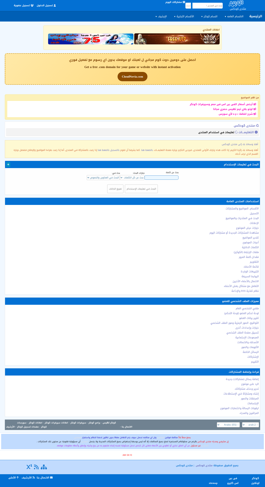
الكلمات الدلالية (250, 247)
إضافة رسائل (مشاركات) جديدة (242, 379)
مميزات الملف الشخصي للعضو (240, 301)
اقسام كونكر (209, 16)
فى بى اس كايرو (233, 480)
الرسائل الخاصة (251, 352)
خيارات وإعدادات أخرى (247, 327)
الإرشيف (161, 16)
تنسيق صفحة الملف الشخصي (242, 332)
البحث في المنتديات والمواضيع (242, 218)
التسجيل (254, 213)
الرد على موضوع (250, 384)
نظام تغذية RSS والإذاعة (245, 290)
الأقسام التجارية (184, 16)
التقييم (255, 361)
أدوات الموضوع (251, 242)
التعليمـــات (246, 132)
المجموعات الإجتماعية (247, 337)
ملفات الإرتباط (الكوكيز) (246, 252)
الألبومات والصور (250, 347)
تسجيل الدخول (45, 5)
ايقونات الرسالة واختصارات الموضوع (239, 408)
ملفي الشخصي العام (247, 308)
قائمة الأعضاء (251, 266)
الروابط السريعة (250, 276)
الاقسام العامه (233, 16)
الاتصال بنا (127, 427)
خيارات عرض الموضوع (247, 227)
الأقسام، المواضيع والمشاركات (242, 208)
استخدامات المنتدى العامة (242, 201)
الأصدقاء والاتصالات (248, 342)
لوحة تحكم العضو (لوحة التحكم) (241, 313)
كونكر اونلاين (255, 480)
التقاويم (254, 261)
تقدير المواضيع (250, 237)
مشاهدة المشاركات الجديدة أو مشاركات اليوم (234, 232)
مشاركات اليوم (174, 2)
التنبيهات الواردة (250, 271)
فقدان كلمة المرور (249, 257)
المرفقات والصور (250, 398)
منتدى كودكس (244, 125)
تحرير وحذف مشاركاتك (247, 388)
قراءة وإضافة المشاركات (244, 372)
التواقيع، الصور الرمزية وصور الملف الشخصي (234, 322)
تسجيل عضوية (22, 5)
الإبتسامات (253, 403)
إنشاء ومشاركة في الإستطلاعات (241, 393)
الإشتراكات (253, 356)
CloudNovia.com (132, 76)
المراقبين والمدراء (249, 413)
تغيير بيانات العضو (249, 318)
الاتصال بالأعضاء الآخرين (246, 281)
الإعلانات (254, 223)
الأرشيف (10, 427)
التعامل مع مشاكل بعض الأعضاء (241, 286)
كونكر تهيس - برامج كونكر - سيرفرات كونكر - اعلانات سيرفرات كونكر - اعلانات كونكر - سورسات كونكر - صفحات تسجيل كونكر (66, 425)
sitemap (213, 483)
